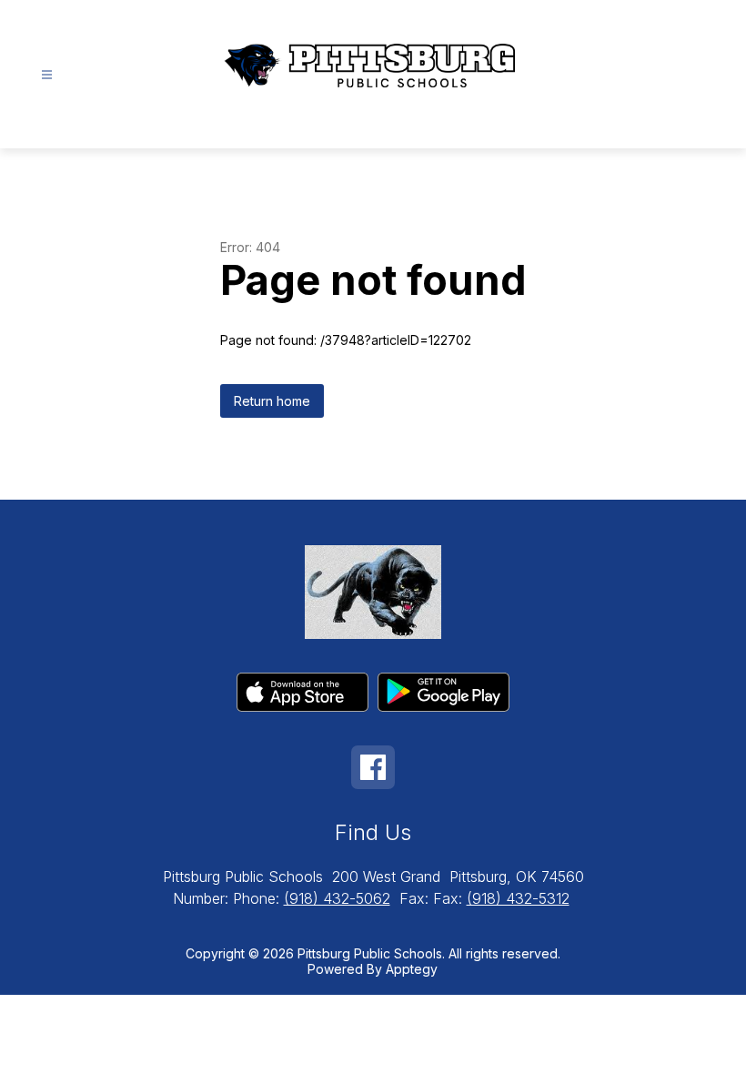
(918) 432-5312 (518, 898)
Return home (272, 401)
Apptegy (412, 969)
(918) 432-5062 (337, 898)
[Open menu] (46, 75)
